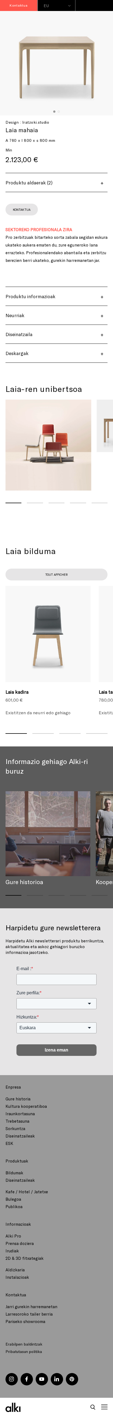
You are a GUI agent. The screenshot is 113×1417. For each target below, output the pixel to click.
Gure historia (17, 1098)
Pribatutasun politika (23, 1351)
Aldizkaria (15, 1269)
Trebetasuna (17, 1121)
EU (46, 5)
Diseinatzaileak (20, 1135)
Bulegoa (13, 1199)
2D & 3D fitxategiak (24, 1258)
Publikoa (13, 1206)
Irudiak (12, 1250)
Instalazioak (17, 1277)
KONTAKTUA (21, 209)
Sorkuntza (15, 1128)
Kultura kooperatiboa (26, 1106)
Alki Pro (13, 1235)
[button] (93, 1407)
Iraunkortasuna (20, 1113)
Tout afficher (56, 574)
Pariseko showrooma (25, 1321)
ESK (9, 1143)
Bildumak (14, 1172)
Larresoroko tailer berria (29, 1313)
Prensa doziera (19, 1243)
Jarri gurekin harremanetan (31, 1306)
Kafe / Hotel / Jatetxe (26, 1191)
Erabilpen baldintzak (23, 1344)
